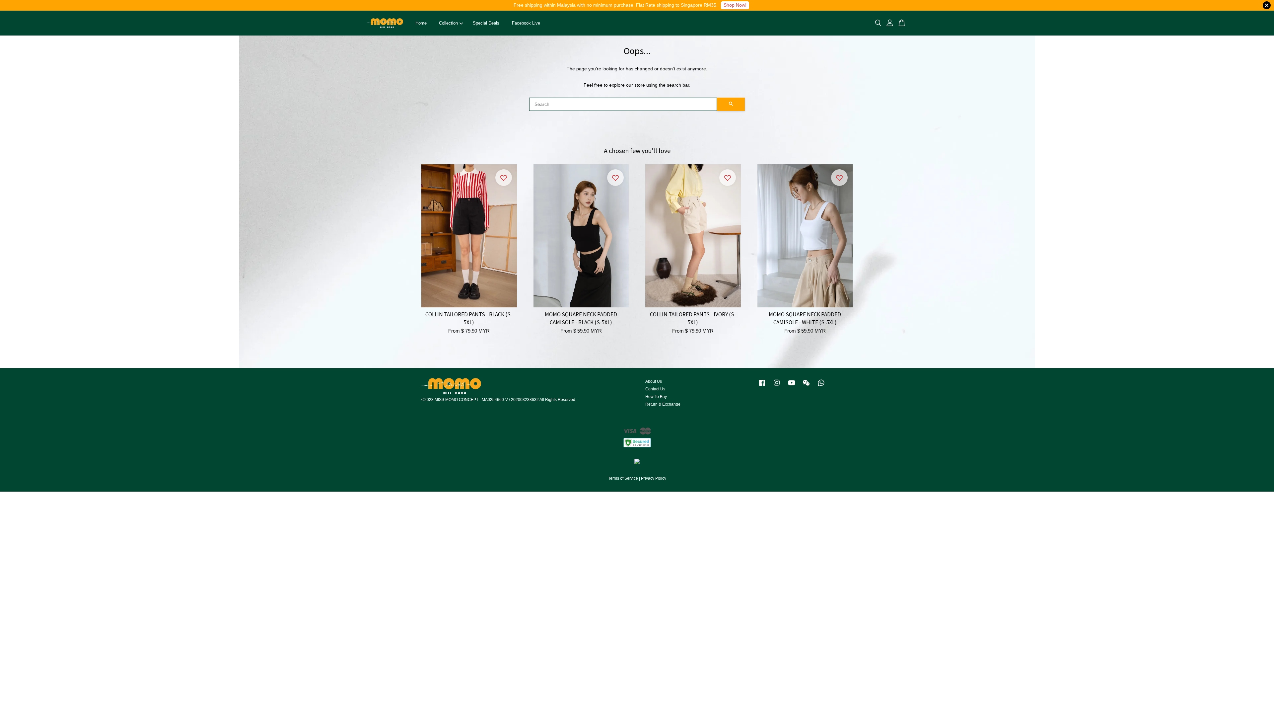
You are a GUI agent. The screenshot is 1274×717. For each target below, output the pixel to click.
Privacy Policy (653, 478)
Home (421, 23)
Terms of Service (623, 478)
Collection (448, 23)
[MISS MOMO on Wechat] (806, 386)
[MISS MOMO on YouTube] (791, 386)
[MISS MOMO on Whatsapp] (821, 386)
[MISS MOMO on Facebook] (762, 386)
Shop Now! (735, 5)
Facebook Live (526, 23)
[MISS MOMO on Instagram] (776, 386)
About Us (653, 381)
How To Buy (656, 396)
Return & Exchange (662, 404)
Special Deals (486, 23)
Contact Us (655, 389)
